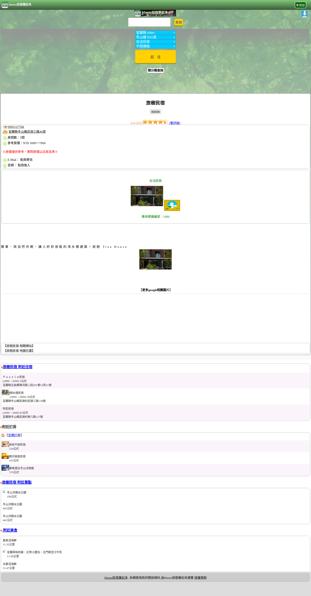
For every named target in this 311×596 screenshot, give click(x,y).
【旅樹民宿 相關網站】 (19, 346)
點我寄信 (26, 159)
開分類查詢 (155, 70)
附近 (302, 5)
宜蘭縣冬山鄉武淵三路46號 (27, 131)
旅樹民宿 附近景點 (17, 482)
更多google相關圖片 (155, 290)
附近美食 (9, 530)
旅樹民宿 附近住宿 (17, 367)
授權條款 (200, 577)
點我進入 (24, 165)
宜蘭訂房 (14, 435)
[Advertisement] (155, 84)
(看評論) (174, 123)
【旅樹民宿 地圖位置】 (19, 351)
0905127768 (16, 127)
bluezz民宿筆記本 (20, 4)
